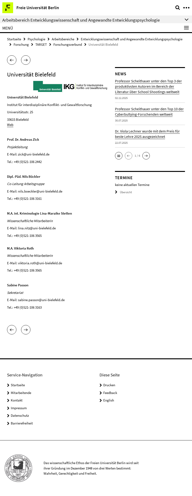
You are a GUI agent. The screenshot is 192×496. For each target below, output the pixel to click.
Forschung (21, 44)
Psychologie (36, 39)
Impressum (19, 408)
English (108, 400)
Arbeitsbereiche (63, 39)
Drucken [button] (109, 385)
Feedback (110, 392)
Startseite (14, 39)
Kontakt (16, 400)
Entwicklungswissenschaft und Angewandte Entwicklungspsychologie (131, 39)
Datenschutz (20, 415)
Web (10, 124)
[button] (11, 60)
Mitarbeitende (21, 392)
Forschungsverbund (67, 44)
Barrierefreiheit (22, 423)
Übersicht (126, 192)
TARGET (41, 44)
